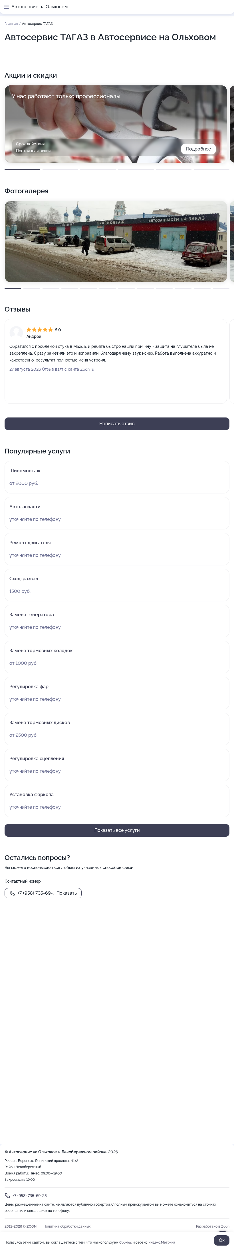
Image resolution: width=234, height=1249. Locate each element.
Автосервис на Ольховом (39, 6)
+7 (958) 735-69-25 (30, 1195)
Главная (12, 24)
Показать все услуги (117, 830)
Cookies (125, 1242)
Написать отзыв (117, 423)
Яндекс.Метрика (161, 1242)
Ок (222, 1240)
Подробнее (198, 149)
